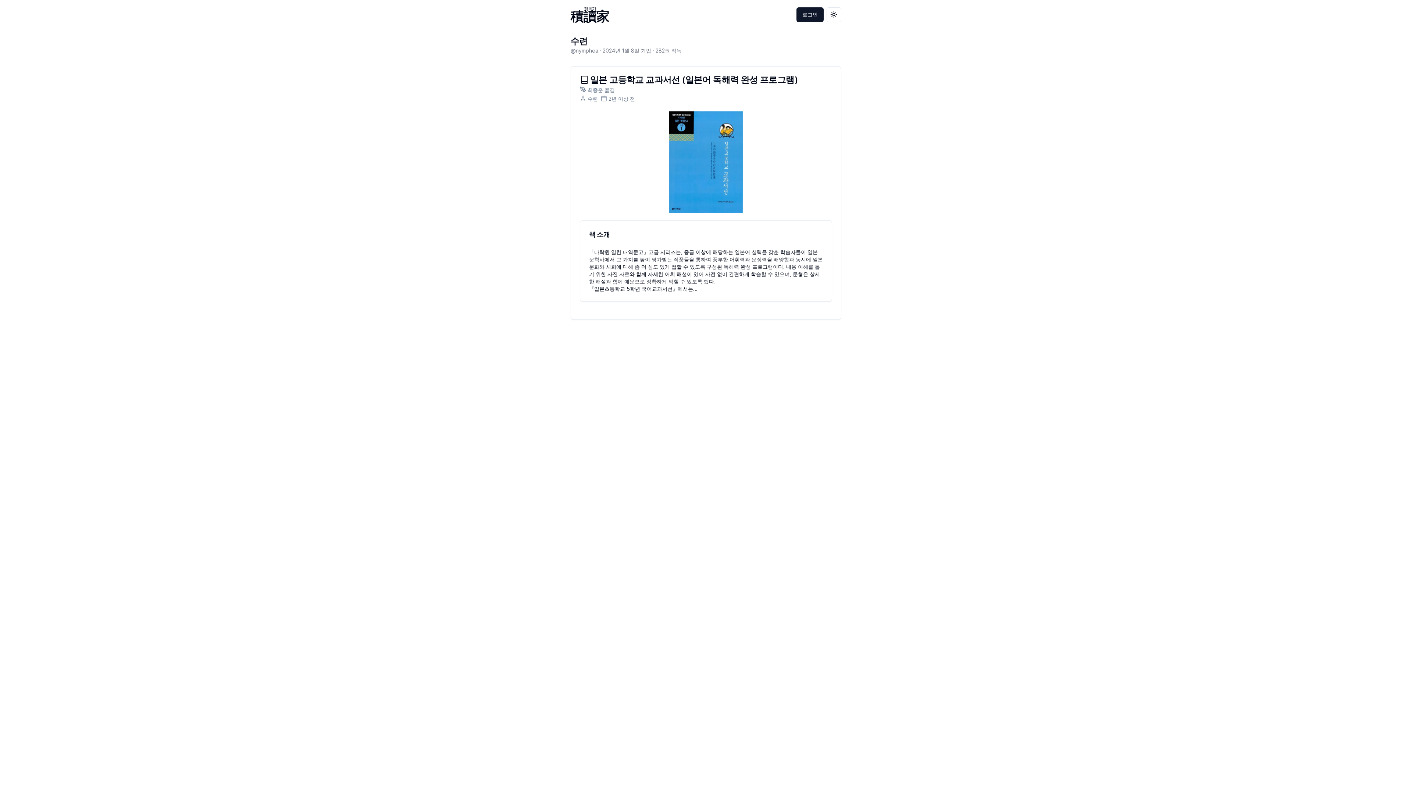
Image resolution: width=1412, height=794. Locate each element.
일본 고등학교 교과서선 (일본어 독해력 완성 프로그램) (694, 79)
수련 (579, 41)
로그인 (810, 14)
